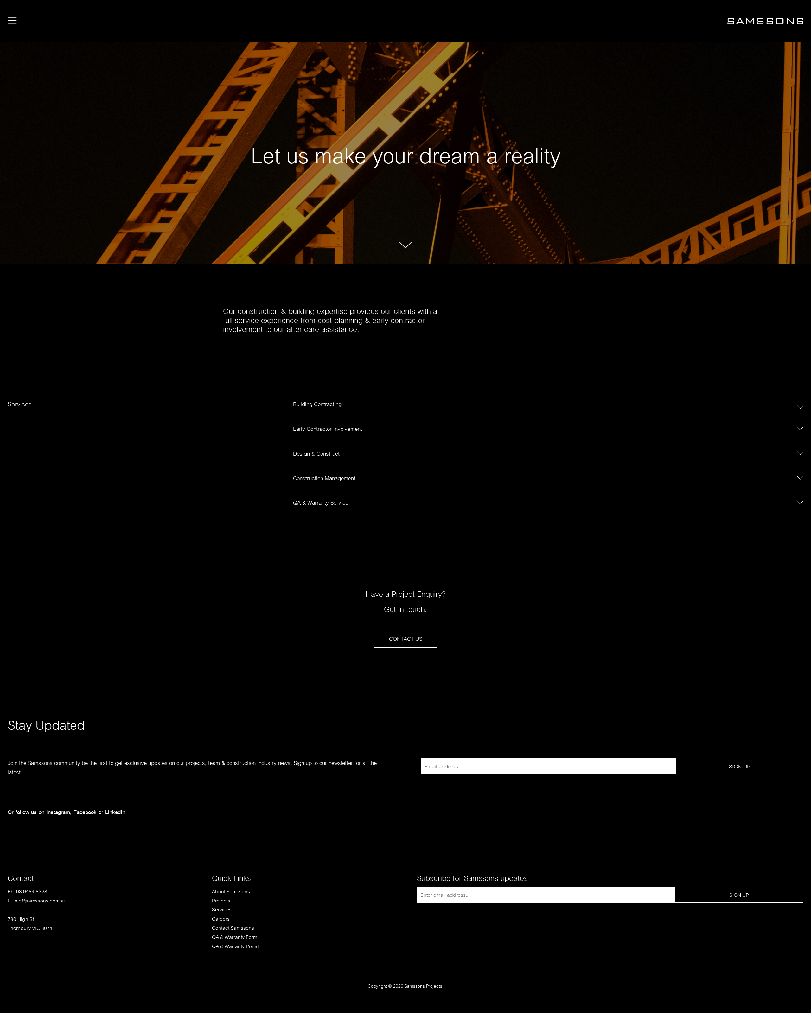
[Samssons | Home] (765, 23)
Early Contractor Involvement (327, 428)
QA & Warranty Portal (235, 945)
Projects (221, 900)
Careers (221, 918)
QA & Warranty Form (234, 936)
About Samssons (231, 891)
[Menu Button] (12, 21)
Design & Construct (316, 453)
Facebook (85, 811)
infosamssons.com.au (40, 900)
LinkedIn (115, 811)
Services (222, 909)
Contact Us (405, 638)
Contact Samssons (233, 927)
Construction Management (324, 477)
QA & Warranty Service (320, 502)
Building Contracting (317, 403)
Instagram (58, 811)
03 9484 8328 (31, 891)
